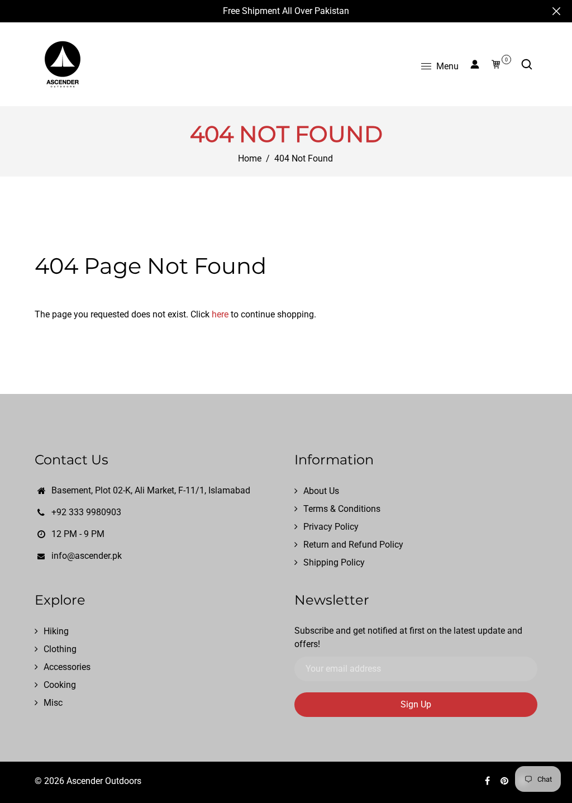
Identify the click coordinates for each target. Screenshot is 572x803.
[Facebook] (488, 781)
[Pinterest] (505, 781)
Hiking (56, 631)
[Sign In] (475, 64)
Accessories (67, 667)
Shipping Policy (334, 562)
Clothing (60, 649)
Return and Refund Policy (353, 544)
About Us (321, 491)
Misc (53, 702)
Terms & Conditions (341, 508)
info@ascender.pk (86, 555)
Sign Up (416, 704)
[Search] (527, 64)
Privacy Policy (331, 526)
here (220, 314)
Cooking (60, 685)
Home (249, 158)
